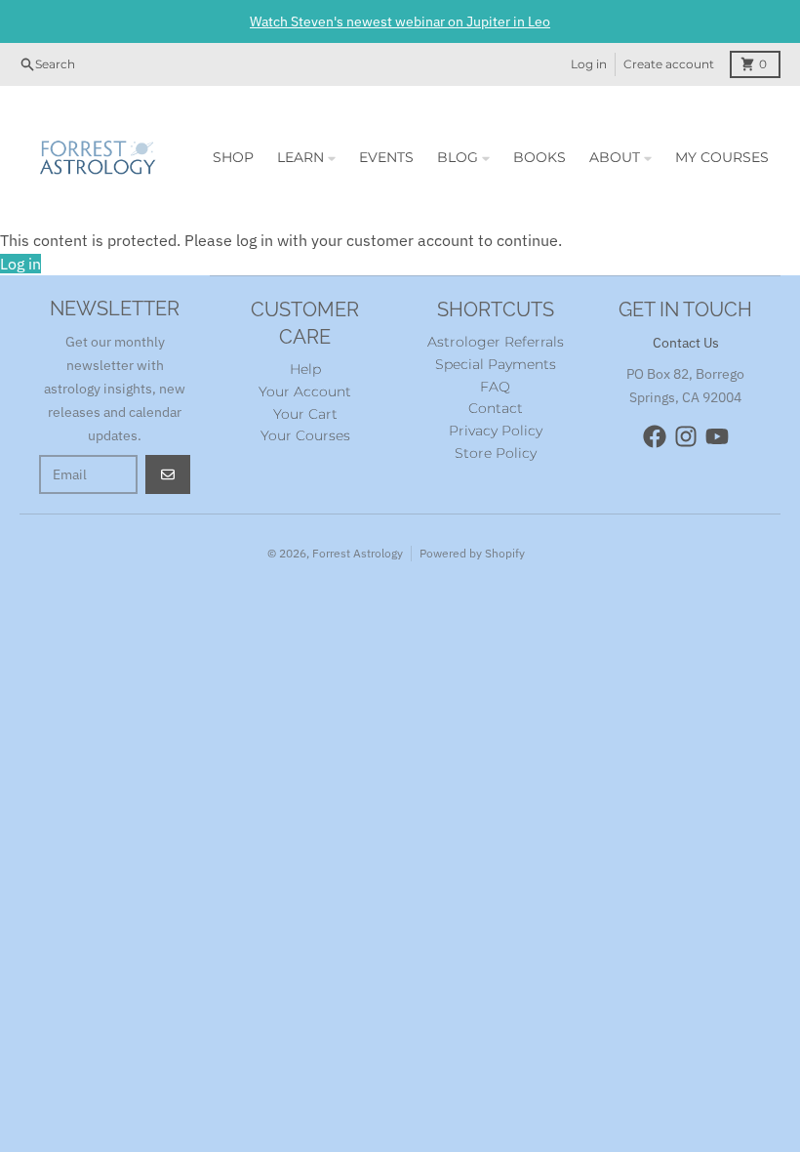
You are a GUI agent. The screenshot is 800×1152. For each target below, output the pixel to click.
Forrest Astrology (357, 553)
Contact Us (686, 342)
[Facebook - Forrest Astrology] (654, 436)
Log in (589, 64)
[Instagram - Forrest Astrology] (686, 436)
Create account (668, 64)
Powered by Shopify (472, 553)
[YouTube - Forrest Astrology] (717, 436)
